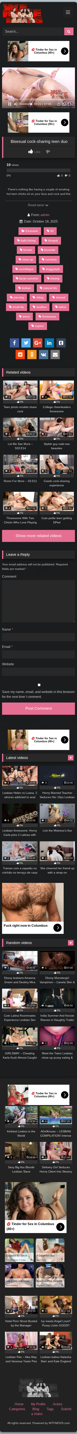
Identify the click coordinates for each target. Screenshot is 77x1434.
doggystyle (53, 269)
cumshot (50, 259)
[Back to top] (64, 1422)
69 (52, 231)
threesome (49, 316)
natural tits (50, 288)
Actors (57, 1404)
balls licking (28, 240)
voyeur (39, 326)
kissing (55, 278)
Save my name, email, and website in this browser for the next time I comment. (38, 694)
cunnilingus (26, 269)
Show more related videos (39, 536)
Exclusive (32, 231)
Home (19, 1404)
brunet (27, 250)
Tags (50, 1409)
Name (7, 629)
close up (27, 259)
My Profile (38, 1404)
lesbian (26, 288)
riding (39, 297)
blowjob (53, 240)
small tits (18, 307)
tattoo (62, 307)
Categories (17, 1409)
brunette (49, 250)
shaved (60, 297)
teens (26, 316)
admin (44, 215)
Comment (9, 576)
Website (8, 664)
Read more (36, 205)
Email (7, 647)
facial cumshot (28, 278)
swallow (41, 307)
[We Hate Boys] (31, 14)
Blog (35, 1409)
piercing (19, 297)
